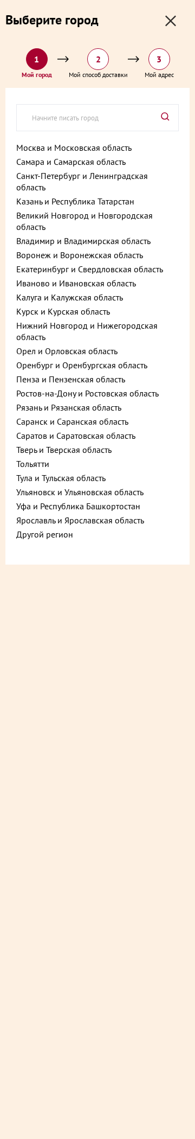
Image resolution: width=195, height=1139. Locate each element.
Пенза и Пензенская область (70, 379)
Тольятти (32, 463)
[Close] (170, 21)
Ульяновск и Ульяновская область (80, 492)
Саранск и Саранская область (72, 421)
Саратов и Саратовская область (75, 435)
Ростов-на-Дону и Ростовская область (87, 393)
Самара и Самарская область (71, 161)
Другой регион (44, 534)
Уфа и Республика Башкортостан (78, 506)
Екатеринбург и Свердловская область (89, 269)
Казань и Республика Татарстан (75, 201)
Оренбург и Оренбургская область (81, 365)
